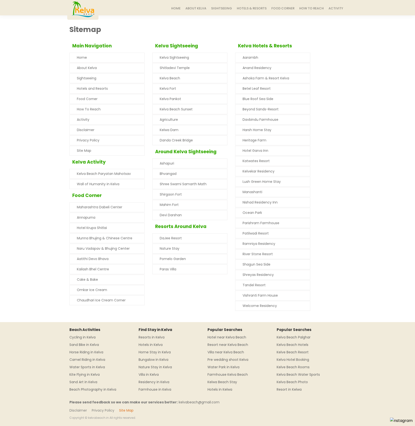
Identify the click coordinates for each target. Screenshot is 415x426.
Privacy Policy (88, 140)
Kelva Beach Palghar (294, 337)
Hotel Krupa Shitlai (92, 227)
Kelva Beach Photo (292, 382)
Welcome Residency (260, 305)
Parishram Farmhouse (261, 223)
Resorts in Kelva (152, 337)
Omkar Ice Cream (92, 289)
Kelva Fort (168, 88)
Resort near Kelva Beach (228, 344)
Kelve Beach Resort (293, 352)
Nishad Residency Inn (260, 202)
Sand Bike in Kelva (84, 344)
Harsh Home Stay (257, 129)
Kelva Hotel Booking (293, 359)
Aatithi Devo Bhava (93, 258)
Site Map (84, 150)
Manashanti (252, 192)
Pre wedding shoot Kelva (228, 359)
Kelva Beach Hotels (292, 344)
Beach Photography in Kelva (92, 389)
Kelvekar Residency (259, 171)
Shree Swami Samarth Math (183, 184)
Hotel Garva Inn (255, 150)
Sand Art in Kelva (83, 382)
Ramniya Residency (259, 243)
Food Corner (282, 8)
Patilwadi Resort (256, 233)
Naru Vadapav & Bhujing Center (103, 248)
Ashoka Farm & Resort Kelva (266, 78)
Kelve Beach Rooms (293, 367)
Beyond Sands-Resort (261, 109)
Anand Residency (257, 67)
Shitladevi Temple (175, 67)
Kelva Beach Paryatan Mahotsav (104, 173)
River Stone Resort (258, 254)
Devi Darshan (171, 215)
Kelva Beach (170, 78)
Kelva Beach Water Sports (298, 374)
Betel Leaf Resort (257, 88)
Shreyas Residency (258, 274)
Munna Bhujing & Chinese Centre (104, 238)
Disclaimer (85, 129)
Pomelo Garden (173, 258)
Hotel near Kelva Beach (227, 337)
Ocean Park (252, 212)
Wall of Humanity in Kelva (98, 184)
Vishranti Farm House (260, 295)
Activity (336, 8)
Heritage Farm (254, 140)
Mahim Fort (169, 204)
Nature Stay (169, 248)
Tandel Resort (254, 285)
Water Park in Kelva (223, 367)
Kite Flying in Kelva (84, 374)
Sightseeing (221, 8)
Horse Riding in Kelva (86, 352)
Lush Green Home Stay (262, 181)
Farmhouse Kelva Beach (228, 374)
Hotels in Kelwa (220, 389)
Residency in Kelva (154, 382)
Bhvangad (168, 173)
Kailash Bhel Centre (93, 269)
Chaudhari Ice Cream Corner (101, 300)
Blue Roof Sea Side (258, 98)
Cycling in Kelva (82, 337)
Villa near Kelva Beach (226, 352)
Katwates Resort (256, 161)
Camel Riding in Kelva (87, 359)
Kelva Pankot (170, 98)
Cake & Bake (87, 279)
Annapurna (86, 217)
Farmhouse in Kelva (155, 389)
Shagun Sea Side (256, 264)
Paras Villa (168, 269)
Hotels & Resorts (252, 8)
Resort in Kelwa (289, 389)
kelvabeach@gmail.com (199, 402)
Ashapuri (167, 163)
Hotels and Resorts (92, 88)
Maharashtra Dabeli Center (99, 207)
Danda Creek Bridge (176, 140)
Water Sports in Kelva (87, 367)
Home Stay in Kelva (155, 352)
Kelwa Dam (169, 129)
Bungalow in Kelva (153, 359)
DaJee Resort (171, 238)
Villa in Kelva (149, 374)
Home (176, 8)
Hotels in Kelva (151, 344)
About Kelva (195, 8)
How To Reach (311, 8)
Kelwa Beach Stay (222, 382)
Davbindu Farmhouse (260, 119)
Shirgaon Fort (171, 194)
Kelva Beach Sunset (176, 109)
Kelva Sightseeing (174, 57)
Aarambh (250, 57)
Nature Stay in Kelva (155, 367)
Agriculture (169, 119)
